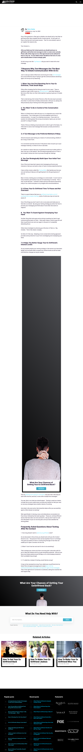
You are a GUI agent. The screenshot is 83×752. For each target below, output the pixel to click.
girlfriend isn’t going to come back (35, 494)
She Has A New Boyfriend (57, 625)
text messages (57, 75)
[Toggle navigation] (80, 2)
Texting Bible (42, 170)
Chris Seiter (31, 29)
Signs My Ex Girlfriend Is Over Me (44, 626)
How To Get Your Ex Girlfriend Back (12, 660)
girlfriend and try (44, 91)
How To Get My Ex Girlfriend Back (30, 625)
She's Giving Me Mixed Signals (29, 626)
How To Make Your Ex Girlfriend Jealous (40, 660)
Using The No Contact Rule (45, 625)
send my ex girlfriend (43, 533)
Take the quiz (41, 488)
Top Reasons (37, 61)
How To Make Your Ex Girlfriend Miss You (68, 660)
